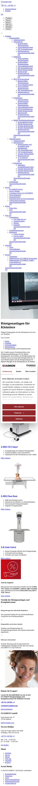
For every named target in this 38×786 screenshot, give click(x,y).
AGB (7, 778)
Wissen (8, 22)
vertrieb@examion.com (9, 706)
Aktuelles (9, 27)
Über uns (8, 24)
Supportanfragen (10, 9)
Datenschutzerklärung (12, 779)
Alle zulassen (19, 407)
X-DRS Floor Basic (9, 496)
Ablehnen (19, 419)
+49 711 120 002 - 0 (7, 702)
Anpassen (18, 413)
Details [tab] (18, 371)
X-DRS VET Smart (9, 447)
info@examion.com (7, 723)
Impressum (8, 776)
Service (8, 20)
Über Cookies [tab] (30, 371)
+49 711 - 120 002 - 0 (8, 5)
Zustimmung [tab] (7, 371)
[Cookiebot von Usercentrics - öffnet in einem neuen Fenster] (27, 365)
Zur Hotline (5, 745)
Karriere (8, 29)
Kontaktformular (10, 774)
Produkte (8, 18)
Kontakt (7, 11)
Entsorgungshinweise (12, 781)
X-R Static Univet (8, 547)
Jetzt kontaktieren (6, 709)
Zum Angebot (5, 596)
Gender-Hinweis (10, 783)
